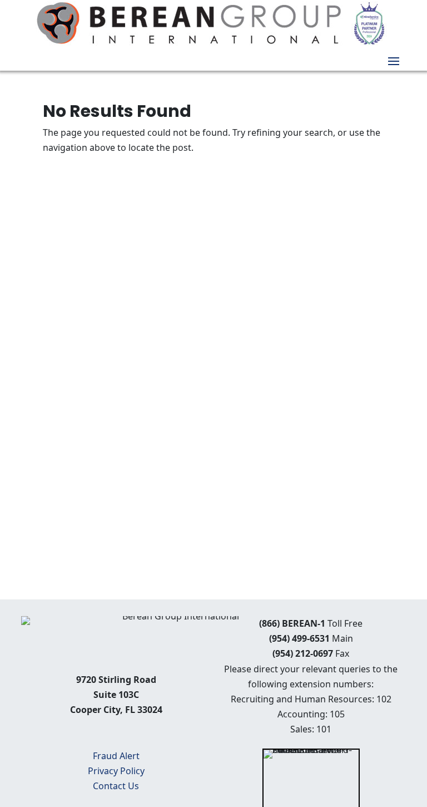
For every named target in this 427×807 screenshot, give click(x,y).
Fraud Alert (116, 756)
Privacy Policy (116, 771)
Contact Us (116, 786)
